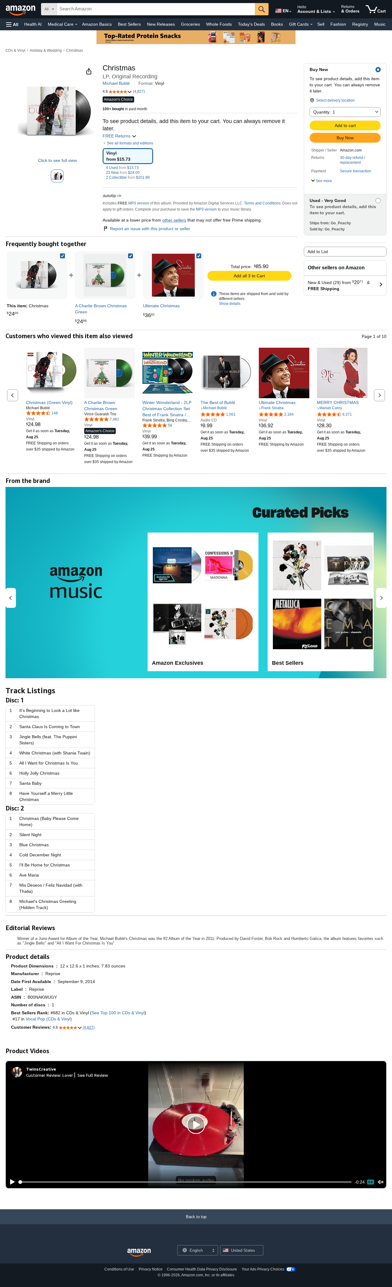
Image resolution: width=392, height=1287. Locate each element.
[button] (12, 24)
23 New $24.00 (123, 172)
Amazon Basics (97, 24)
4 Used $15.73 (122, 168)
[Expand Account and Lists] (334, 12)
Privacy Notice (151, 1269)
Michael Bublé (116, 83)
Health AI (33, 24)
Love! (67, 1075)
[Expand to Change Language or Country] (290, 11)
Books (277, 24)
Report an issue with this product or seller (150, 228)
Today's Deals (251, 24)
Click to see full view (57, 160)
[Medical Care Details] (76, 24)
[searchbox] (156, 9)
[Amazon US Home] (139, 1253)
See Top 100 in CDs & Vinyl (118, 1012)
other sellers (174, 220)
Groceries (190, 24)
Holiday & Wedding (46, 50)
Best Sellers (129, 24)
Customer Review (43, 1075)
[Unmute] (381, 1182)
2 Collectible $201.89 (128, 177)
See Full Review (92, 1075)
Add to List (317, 251)
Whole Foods (219, 24)
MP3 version (138, 203)
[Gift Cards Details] (311, 24)
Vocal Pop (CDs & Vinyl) (49, 1018)
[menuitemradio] (370, 1182)
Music (380, 24)
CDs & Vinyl (15, 50)
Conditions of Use (119, 1269)
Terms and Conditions (262, 203)
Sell (320, 24)
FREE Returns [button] (117, 135)
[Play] (11, 1182)
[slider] (185, 1182)
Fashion (338, 24)
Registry (360, 24)
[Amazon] (21, 9)
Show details (229, 303)
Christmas (74, 50)
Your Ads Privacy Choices (263, 1269)
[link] (105, 275)
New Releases (161, 24)
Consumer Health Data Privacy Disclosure (202, 1269)
